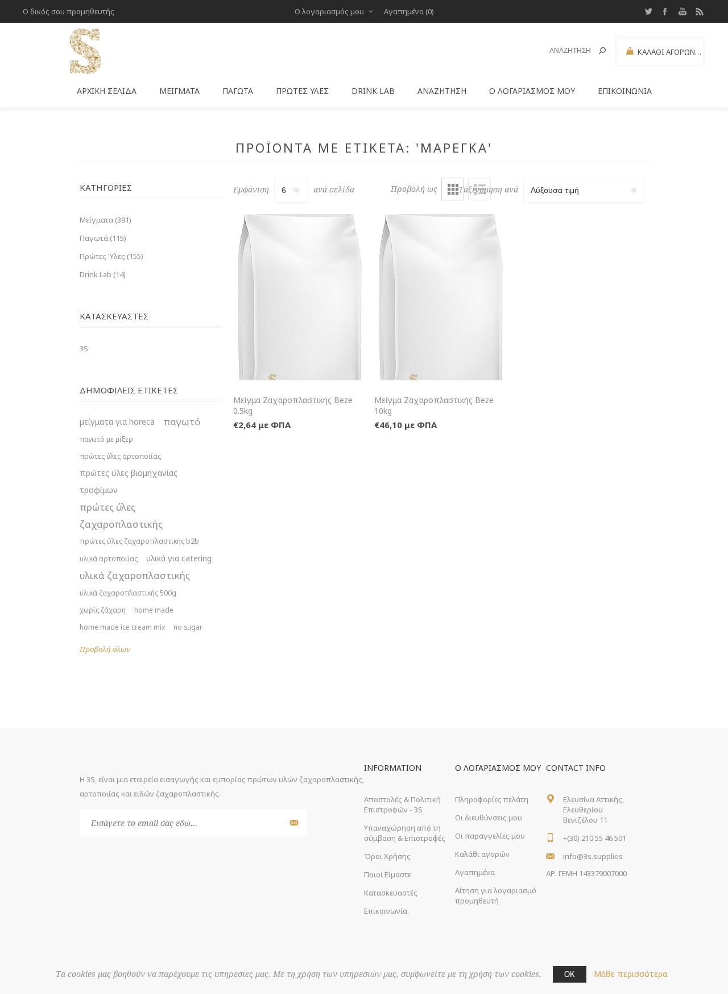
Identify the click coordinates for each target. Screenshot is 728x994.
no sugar (187, 626)
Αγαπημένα (475, 872)
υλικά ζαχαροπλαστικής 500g (128, 592)
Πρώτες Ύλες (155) (111, 256)
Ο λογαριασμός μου (329, 11)
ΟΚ (569, 974)
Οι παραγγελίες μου (490, 836)
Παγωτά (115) (103, 238)
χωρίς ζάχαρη (103, 609)
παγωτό (181, 421)
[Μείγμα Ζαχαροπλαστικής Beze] (299, 297)
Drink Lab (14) (103, 274)
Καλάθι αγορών (482, 854)
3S (84, 348)
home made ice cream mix (122, 626)
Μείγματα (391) (105, 220)
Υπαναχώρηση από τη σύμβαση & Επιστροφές (404, 833)
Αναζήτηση (602, 50)
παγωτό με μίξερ (106, 438)
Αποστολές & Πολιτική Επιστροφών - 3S (402, 804)
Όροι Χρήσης (387, 856)
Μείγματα (179, 90)
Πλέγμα (452, 189)
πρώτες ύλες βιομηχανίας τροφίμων (128, 481)
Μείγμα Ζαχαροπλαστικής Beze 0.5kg (293, 405)
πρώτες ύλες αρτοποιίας (120, 456)
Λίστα (479, 189)
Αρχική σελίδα (106, 90)
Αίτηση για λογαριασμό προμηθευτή (495, 895)
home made (153, 609)
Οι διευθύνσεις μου (488, 817)
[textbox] (564, 51)
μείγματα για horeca (117, 421)
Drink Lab (373, 90)
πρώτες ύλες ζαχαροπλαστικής (121, 515)
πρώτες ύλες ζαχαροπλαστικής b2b (139, 541)
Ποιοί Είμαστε (387, 874)
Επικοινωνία (625, 90)
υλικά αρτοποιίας (109, 558)
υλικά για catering (179, 558)
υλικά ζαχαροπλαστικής (135, 575)
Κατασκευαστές (390, 893)
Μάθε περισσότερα (630, 973)
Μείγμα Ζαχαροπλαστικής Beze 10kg (434, 405)
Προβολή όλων (105, 649)
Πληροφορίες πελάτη (491, 799)
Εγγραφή (292, 823)
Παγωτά (237, 90)
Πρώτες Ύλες (302, 90)
